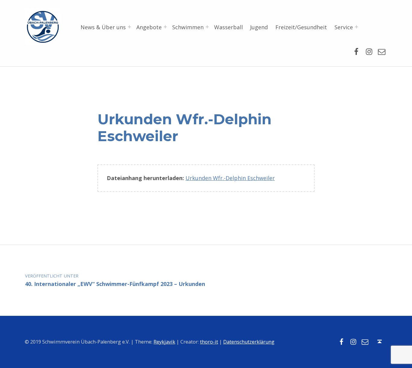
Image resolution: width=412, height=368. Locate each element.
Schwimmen (188, 27)
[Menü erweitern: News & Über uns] (129, 26)
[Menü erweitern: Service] (356, 26)
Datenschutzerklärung (248, 341)
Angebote (149, 27)
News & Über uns (103, 27)
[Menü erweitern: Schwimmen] (207, 26)
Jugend (259, 27)
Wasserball (228, 27)
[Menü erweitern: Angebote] (165, 26)
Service (343, 27)
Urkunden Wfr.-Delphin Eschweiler (230, 178)
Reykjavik (164, 341)
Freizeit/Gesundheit (301, 27)
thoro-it (209, 341)
